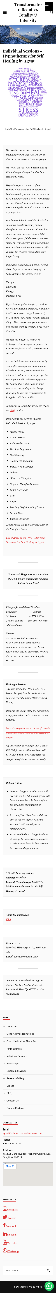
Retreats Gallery (15, 1078)
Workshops (13, 1063)
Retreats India (14, 1048)
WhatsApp (13, 1251)
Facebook (11, 1226)
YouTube (12, 1242)
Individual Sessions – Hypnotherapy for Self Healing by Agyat (23, 55)
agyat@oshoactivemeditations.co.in (22, 1133)
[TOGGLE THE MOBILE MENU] (5, 12)
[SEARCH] (48, 1270)
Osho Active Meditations (20, 1033)
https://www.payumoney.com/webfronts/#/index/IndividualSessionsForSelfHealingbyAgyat (28, 732)
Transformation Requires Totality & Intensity (28, 12)
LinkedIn (11, 1234)
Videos (10, 1085)
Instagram (12, 1209)
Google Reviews (15, 1107)
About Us (12, 1026)
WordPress (35, 1287)
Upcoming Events (16, 1070)
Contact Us (13, 1100)
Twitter (11, 1217)
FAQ (12, 410)
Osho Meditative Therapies (21, 1041)
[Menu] (49, 6)
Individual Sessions (17, 1055)
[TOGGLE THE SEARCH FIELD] (51, 12)
